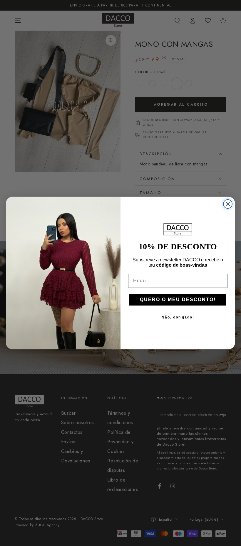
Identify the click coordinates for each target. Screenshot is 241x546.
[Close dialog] (227, 204)
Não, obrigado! (178, 317)
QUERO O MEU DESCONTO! (178, 299)
